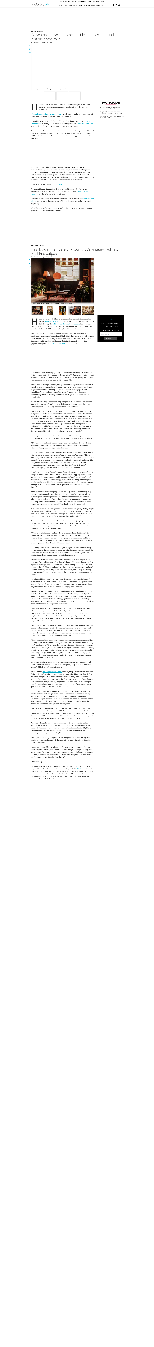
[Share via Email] (30, 52)
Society (61, 5)
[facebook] (114, 5)
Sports (93, 5)
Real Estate (96, 1)
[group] (49, 96)
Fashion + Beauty (77, 5)
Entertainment (82, 1)
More (102, 5)
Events (98, 5)
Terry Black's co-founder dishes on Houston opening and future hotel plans (111, 112)
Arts (102, 1)
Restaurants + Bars (65, 1)
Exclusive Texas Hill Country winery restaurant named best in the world (110, 108)
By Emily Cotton (35, 257)
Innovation (87, 5)
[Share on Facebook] (30, 45)
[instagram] (119, 5)
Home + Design (68, 5)
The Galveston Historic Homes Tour (46, 114)
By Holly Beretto (35, 42)
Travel (89, 1)
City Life (74, 1)
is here (59, 184)
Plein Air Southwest (85, 124)
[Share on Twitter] (30, 49)
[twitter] (116, 5)
